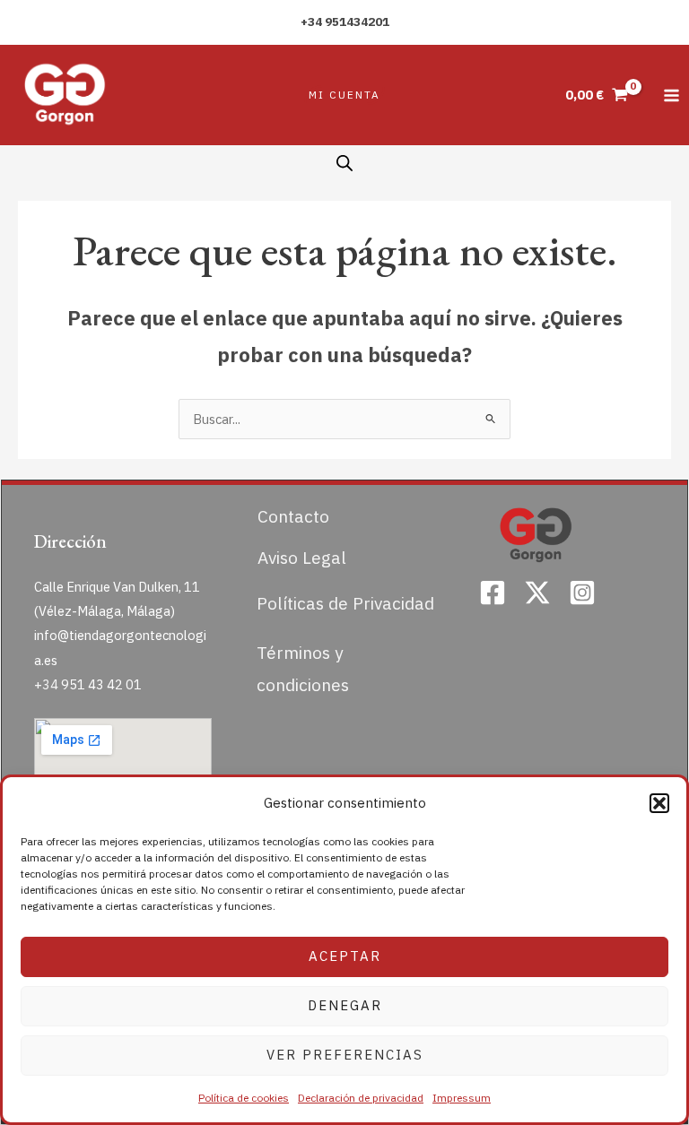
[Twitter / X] (537, 592)
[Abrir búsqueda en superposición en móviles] (344, 163)
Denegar (345, 1005)
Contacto (293, 516)
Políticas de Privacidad (345, 603)
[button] (659, 803)
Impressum (461, 1097)
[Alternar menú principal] (671, 94)
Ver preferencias (344, 1054)
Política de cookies (243, 1097)
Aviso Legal (301, 557)
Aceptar (345, 956)
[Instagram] (582, 592)
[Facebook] (492, 592)
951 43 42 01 (101, 684)
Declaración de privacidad (360, 1097)
